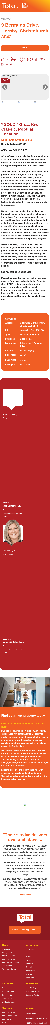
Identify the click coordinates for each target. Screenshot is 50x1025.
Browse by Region (33, 991)
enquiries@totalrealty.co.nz (37, 1018)
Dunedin (29, 967)
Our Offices (7, 1019)
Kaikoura (29, 974)
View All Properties (33, 988)
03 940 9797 (31, 1013)
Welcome (6, 949)
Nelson (28, 960)
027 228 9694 (7, 503)
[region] (25, 93)
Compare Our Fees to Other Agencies (11, 954)
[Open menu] (43, 6)
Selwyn (29, 956)
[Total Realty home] (15, 5)
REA (4, 1023)
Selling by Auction (9, 1002)
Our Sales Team (8, 959)
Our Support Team (9, 1016)
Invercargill (30, 971)
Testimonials (7, 998)
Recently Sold (7, 995)
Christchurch (31, 949)
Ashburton (30, 978)
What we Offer (8, 991)
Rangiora (29, 953)
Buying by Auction (33, 995)
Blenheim (29, 963)
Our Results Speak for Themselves (11, 964)
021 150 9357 (7, 639)
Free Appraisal (8, 988)
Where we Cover (9, 969)
